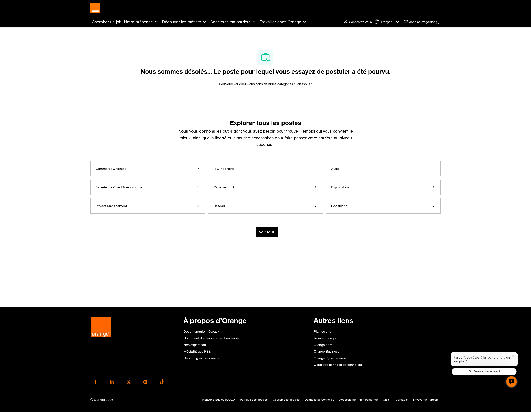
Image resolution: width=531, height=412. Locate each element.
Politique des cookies (254, 399)
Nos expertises (195, 345)
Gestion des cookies (286, 399)
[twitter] (129, 382)
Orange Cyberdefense (330, 358)
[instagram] (145, 382)
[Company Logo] (95, 8)
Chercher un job (107, 21)
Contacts (402, 399)
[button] (357, 22)
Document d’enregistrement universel (212, 338)
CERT (387, 399)
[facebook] (95, 382)
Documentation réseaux (201, 331)
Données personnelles (319, 399)
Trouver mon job (325, 338)
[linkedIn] (112, 382)
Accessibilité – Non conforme (358, 399)
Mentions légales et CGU (218, 399)
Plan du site (322, 331)
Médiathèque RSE (197, 351)
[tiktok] (162, 382)
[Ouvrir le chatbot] (511, 381)
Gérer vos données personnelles (338, 364)
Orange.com (323, 345)
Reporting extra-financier (202, 358)
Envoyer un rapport (425, 399)
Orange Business (326, 351)
